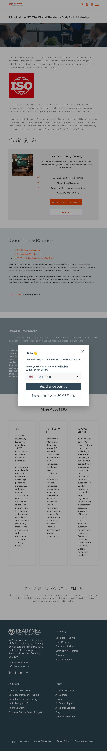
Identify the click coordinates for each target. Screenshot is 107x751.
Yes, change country (53, 386)
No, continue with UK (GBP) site (53, 395)
